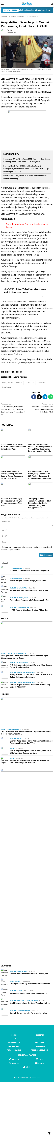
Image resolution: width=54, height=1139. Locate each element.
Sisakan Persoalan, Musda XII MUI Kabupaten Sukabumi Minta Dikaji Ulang (13, 446)
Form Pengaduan (14, 1050)
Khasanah (13, 568)
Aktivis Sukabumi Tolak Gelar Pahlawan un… (29, 993)
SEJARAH (6, 965)
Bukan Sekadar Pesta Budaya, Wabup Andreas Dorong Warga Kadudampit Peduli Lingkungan (12, 474)
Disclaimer (39, 1042)
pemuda (19, 383)
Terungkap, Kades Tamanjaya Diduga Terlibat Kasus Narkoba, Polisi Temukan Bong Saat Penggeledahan (39, 503)
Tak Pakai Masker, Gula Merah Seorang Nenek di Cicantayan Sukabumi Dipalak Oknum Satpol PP (13, 409)
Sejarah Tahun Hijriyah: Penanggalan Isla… (28, 1013)
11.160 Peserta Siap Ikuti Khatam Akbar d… (29, 610)
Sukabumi (34, 1001)
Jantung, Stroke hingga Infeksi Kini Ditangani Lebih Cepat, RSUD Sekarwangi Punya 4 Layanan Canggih (40, 447)
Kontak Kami (40, 1046)
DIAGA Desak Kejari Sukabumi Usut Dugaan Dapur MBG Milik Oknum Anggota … (26, 732)
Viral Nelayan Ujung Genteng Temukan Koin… (30, 1003)
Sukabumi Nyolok (20, 653)
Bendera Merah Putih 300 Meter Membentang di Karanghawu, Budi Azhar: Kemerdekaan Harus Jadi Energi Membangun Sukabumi (26, 169)
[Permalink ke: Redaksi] (3, 31)
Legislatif (17, 729)
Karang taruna (7, 383)
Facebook (15, 1059)
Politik (10, 653)
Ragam (19, 568)
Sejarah (25, 588)
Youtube (41, 1063)
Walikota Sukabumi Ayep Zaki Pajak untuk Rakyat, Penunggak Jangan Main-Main (12, 502)
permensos (30, 383)
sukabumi (41, 383)
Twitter (41, 1059)
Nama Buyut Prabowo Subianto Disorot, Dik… (30, 590)
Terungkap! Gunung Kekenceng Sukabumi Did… (31, 983)
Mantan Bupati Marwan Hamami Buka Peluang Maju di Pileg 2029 (30, 685)
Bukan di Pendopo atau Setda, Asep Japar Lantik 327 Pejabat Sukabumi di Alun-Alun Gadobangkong (39, 474)
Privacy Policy (14, 1042)
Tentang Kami (13, 1046)
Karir (14, 1039)
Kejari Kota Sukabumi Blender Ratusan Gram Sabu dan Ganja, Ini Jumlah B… (29, 761)
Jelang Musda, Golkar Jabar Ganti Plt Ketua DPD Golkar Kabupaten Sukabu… (31, 676)
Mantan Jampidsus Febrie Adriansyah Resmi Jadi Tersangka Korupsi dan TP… (31, 742)
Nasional (20, 598)
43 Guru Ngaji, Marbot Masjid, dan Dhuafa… (29, 580)
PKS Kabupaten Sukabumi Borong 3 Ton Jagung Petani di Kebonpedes (31, 666)
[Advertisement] (27, 1110)
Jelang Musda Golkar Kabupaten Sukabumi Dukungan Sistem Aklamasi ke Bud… (24, 656)
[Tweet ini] (39, 396)
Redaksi (40, 1039)
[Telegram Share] (44, 396)
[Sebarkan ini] (33, 396)
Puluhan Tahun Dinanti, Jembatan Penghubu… (30, 571)
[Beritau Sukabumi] (27, 3)
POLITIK (5, 618)
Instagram (15, 1063)
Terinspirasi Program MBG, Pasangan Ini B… (29, 600)
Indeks (14, 1035)
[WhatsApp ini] (50, 396)
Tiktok (28, 1067)
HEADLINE (13, 588)
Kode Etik (40, 1035)
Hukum (10, 729)
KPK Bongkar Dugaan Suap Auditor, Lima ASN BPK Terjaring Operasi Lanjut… (30, 751)
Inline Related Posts (47, 297)
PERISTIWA (20, 1001)
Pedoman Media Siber (39, 1050)
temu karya (6, 387)
